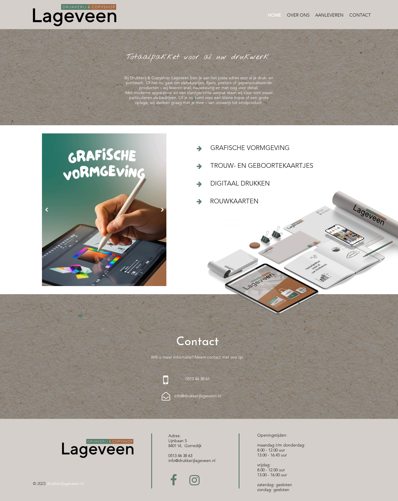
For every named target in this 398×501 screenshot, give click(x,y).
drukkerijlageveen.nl (65, 484)
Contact (360, 15)
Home (274, 15)
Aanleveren (329, 15)
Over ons (298, 15)
